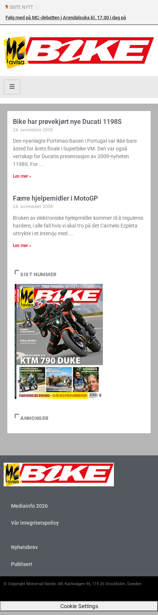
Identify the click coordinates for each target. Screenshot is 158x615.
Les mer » (22, 176)
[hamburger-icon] (12, 87)
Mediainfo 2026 (29, 506)
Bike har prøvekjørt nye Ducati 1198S (67, 121)
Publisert (21, 564)
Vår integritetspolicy (35, 523)
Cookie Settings (79, 606)
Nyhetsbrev (24, 547)
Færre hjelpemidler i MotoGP (55, 198)
